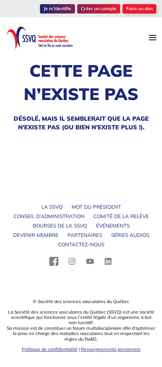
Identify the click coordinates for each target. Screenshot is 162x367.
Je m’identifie (57, 8)
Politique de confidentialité (50, 349)
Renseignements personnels (111, 349)
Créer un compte (98, 8)
